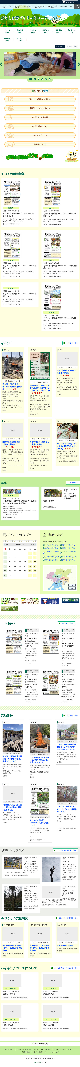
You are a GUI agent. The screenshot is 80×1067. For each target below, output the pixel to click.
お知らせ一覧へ (67, 623)
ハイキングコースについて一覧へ (66, 968)
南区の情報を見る (51, 548)
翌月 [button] (33, 544)
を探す (7, 31)
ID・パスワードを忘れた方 (62, 1049)
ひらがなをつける (71, 2)
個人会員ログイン (41, 6)
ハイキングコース (40, 135)
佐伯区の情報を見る (69, 557)
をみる (46, 31)
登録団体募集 (25, 1052)
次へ (79, 64)
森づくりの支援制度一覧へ (68, 918)
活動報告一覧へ (72, 715)
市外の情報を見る (51, 560)
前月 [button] (7, 544)
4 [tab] (50, 79)
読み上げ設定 (73, 46)
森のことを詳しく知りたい (40, 99)
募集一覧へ (74, 482)
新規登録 (20, 6)
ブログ (20, 40)
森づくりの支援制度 (40, 117)
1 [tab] (38, 79)
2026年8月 (20, 544)
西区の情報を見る (68, 548)
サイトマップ (54, 1052)
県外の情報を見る (68, 560)
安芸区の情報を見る (52, 557)
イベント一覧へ (72, 343)
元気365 (43, 1062)
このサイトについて (7, 6)
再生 (30, 79)
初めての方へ (9, 1049)
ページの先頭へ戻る (41, 1044)
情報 (72, 31)
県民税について (40, 144)
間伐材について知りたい (40, 108)
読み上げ (61, 46)
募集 (7, 40)
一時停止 (35, 79)
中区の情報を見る (51, 545)
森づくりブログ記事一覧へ (66, 850)
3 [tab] (46, 79)
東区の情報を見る (68, 545)
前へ (1, 64)
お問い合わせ (30, 6)
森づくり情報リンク (40, 126)
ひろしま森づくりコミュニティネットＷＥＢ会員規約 (33, 1049)
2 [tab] (42, 79)
